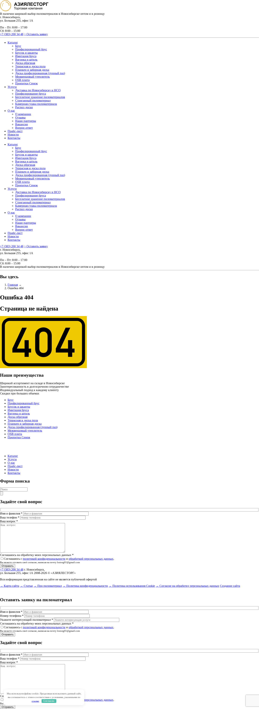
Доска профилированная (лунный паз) (40, 73)
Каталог (13, 42)
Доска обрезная (25, 63)
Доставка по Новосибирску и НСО (38, 90)
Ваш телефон (9, 517)
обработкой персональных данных (91, 558)
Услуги (12, 86)
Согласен (48, 701)
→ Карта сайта (9, 585)
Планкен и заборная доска (32, 69)
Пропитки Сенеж (26, 83)
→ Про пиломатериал (48, 585)
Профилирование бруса (30, 93)
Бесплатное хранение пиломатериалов (40, 97)
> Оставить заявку (36, 34)
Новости (13, 134)
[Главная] (24, 10)
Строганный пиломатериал (33, 100)
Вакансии (21, 124)
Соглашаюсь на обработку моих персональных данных (37, 555)
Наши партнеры (25, 121)
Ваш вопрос (9, 521)
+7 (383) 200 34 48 (11, 34)
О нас (11, 110)
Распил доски (24, 107)
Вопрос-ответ (24, 127)
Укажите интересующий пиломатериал (26, 619)
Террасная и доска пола (30, 66)
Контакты (14, 138)
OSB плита (22, 80)
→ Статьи (26, 585)
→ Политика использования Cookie (132, 585)
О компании (23, 114)
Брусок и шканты (26, 52)
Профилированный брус (31, 49)
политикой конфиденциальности (44, 558)
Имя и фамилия (11, 513)
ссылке (35, 701)
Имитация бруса (25, 56)
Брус (18, 46)
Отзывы (20, 117)
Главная (13, 284)
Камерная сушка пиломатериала (36, 103)
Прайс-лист (15, 131)
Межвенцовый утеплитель (32, 76)
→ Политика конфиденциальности (85, 585)
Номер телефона (12, 615)
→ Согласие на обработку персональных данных (187, 585)
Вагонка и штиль (26, 59)
